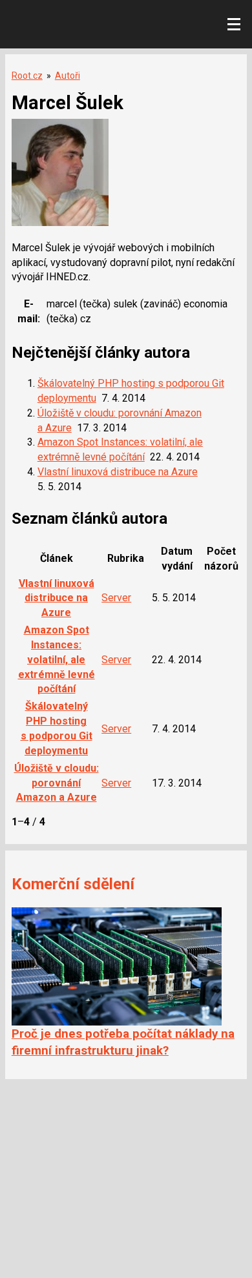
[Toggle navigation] (234, 24)
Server (116, 598)
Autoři (67, 75)
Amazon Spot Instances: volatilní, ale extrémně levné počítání (56, 659)
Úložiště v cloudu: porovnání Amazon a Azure (56, 783)
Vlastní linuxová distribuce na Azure (117, 472)
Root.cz (27, 75)
